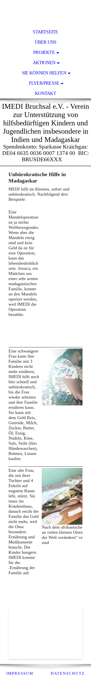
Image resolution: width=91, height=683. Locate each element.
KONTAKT (45, 93)
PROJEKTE (44, 52)
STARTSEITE (45, 31)
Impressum (19, 673)
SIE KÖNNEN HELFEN (44, 72)
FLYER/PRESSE (44, 83)
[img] (45, 13)
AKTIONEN (44, 62)
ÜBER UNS (46, 42)
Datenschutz (68, 673)
